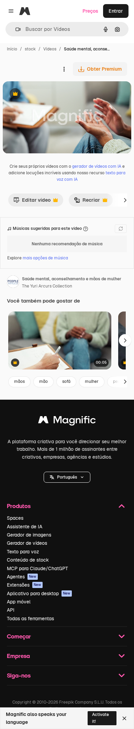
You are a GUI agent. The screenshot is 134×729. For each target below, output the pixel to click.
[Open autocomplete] (15, 29)
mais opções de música (45, 258)
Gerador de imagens (29, 535)
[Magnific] (67, 421)
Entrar (116, 11)
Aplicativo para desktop (38, 593)
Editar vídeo (32, 202)
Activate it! (100, 718)
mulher (92, 381)
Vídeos (49, 49)
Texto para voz (23, 552)
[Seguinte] (125, 200)
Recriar (87, 202)
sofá (66, 381)
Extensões (24, 585)
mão (43, 381)
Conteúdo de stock (28, 560)
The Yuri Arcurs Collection (47, 286)
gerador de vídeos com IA (96, 166)
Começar (19, 636)
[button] (67, 477)
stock (30, 49)
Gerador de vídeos (27, 543)
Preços (90, 11)
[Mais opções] (64, 69)
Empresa (18, 655)
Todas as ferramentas (30, 618)
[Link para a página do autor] (13, 282)
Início (12, 49)
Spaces (15, 518)
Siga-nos (19, 675)
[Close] (124, 718)
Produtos (19, 505)
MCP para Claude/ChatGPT (37, 568)
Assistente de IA (24, 527)
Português (67, 477)
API (10, 610)
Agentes (21, 577)
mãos (19, 381)
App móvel (19, 602)
